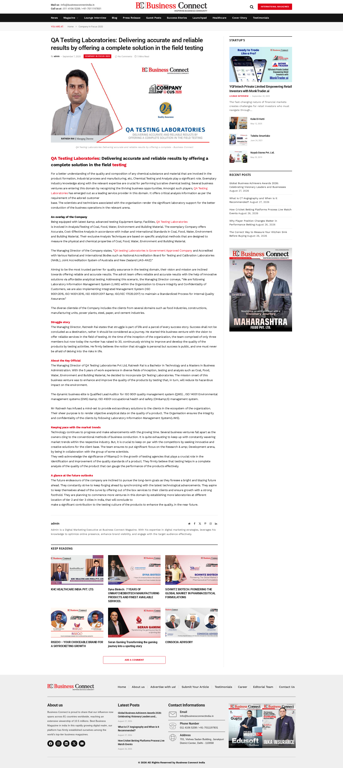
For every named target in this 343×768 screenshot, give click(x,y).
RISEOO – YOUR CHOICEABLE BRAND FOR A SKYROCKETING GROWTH (77, 644)
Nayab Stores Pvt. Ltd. (262, 152)
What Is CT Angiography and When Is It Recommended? (138, 728)
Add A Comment (134, 660)
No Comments (125, 56)
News (54, 17)
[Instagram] (58, 743)
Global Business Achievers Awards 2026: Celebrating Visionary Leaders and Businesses (140, 714)
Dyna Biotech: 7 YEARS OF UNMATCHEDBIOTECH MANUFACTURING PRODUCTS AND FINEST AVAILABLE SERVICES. (133, 595)
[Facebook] (50, 743)
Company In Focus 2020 (97, 56)
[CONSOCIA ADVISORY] (191, 622)
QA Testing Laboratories (75, 158)
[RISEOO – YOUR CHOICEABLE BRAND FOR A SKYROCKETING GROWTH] (77, 622)
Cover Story (239, 17)
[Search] (251, 7)
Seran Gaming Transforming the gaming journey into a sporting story (132, 644)
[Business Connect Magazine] (171, 6)
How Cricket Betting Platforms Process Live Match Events (141, 742)
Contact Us (287, 687)
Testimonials (261, 17)
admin (57, 56)
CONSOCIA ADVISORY (179, 642)
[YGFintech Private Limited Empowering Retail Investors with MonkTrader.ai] (260, 64)
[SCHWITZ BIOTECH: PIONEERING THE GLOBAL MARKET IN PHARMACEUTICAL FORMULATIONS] (191, 570)
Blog (114, 17)
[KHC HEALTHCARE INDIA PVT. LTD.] (77, 570)
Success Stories (177, 17)
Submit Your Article (195, 687)
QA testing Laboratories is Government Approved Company (153, 250)
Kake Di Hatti (257, 119)
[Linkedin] (66, 743)
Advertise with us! (163, 687)
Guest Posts (153, 17)
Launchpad (200, 17)
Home (122, 687)
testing (119, 164)
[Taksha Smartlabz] (238, 140)
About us (138, 687)
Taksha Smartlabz (260, 135)
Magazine (69, 17)
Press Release (131, 17)
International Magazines (275, 7)
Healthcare (220, 17)
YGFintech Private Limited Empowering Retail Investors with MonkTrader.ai (260, 89)
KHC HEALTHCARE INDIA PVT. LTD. (72, 589)
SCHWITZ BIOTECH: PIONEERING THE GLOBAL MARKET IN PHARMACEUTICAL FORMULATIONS (190, 593)
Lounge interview (95, 17)
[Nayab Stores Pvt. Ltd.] (238, 156)
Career (242, 687)
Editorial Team (263, 687)
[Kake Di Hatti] (238, 123)
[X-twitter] (74, 743)
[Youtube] (82, 743)
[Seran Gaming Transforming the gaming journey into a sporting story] (134, 622)
